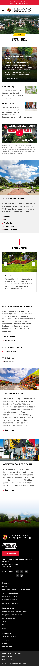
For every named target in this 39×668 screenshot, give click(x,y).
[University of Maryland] (19, 10)
